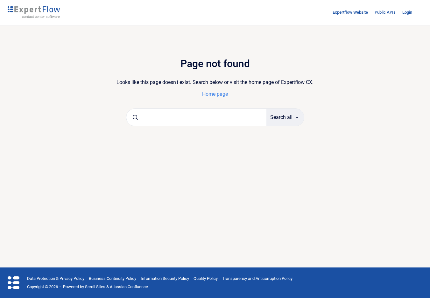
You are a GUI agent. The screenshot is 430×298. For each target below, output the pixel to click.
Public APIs (385, 12)
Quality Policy (206, 278)
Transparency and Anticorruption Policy (257, 278)
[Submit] (135, 117)
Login (407, 12)
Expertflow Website (350, 12)
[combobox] (196, 117)
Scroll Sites (95, 286)
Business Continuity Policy (112, 278)
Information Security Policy (165, 278)
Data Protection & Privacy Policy (55, 278)
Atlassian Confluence (129, 286)
